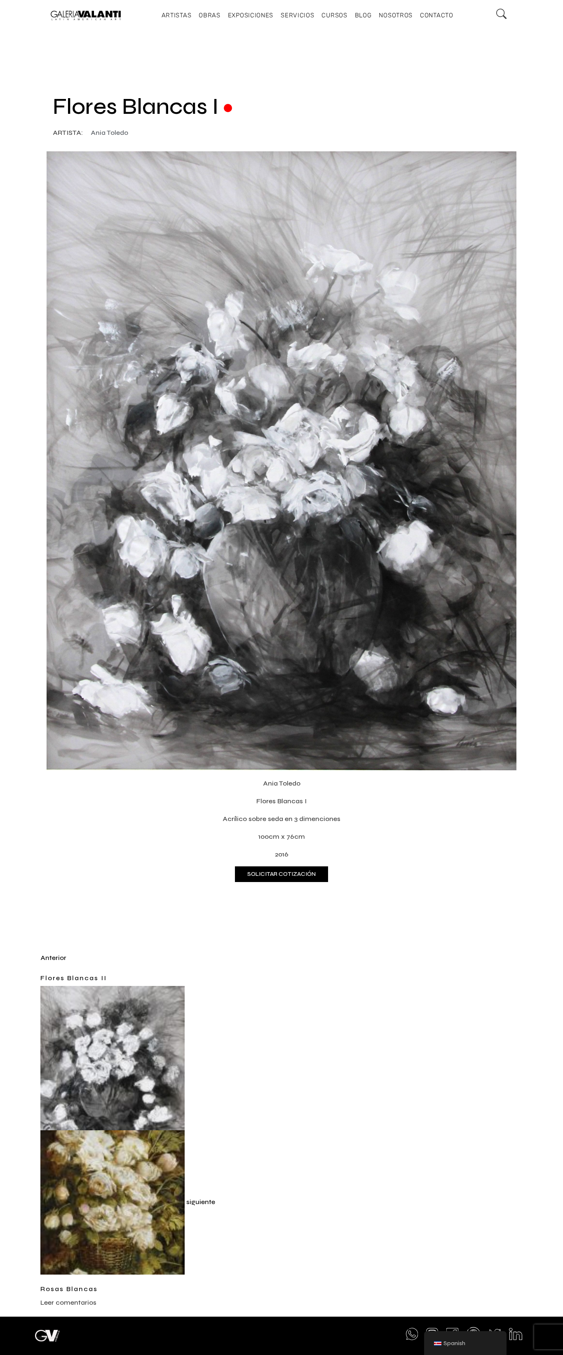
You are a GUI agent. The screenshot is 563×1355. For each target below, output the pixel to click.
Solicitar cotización (281, 873)
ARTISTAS (177, 15)
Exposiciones (250, 15)
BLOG (363, 15)
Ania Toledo (109, 132)
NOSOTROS (396, 15)
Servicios (297, 15)
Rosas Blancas (69, 1289)
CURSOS (334, 15)
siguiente (200, 1202)
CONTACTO (436, 15)
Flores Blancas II (73, 978)
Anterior (53, 958)
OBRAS (210, 15)
